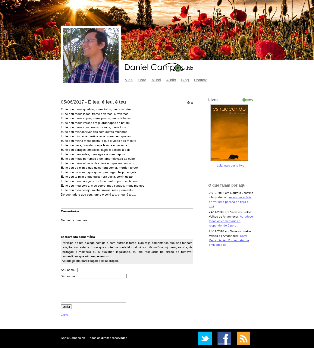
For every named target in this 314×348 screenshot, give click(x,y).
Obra (142, 80)
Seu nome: (68, 270)
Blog (185, 80)
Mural (156, 80)
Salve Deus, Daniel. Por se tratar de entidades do (229, 240)
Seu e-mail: (69, 276)
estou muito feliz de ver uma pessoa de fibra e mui (230, 202)
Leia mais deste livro (231, 165)
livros (249, 99)
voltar (64, 315)
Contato (200, 80)
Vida (129, 80)
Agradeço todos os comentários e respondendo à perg (231, 221)
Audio (171, 80)
